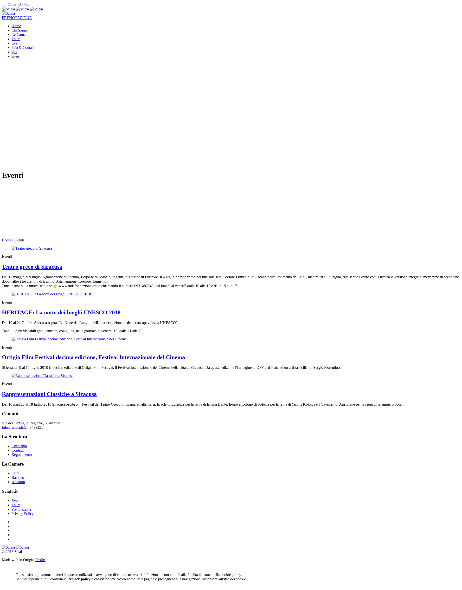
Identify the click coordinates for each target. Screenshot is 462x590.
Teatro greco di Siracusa (32, 267)
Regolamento (22, 455)
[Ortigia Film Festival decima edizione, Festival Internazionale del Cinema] (69, 339)
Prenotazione (21, 509)
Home (6, 240)
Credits (40, 560)
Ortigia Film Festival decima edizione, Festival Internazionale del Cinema (93, 357)
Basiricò (18, 477)
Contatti (18, 450)
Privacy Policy (23, 514)
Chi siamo (19, 446)
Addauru (18, 482)
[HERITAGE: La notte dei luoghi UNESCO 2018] (51, 294)
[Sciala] (16, 9)
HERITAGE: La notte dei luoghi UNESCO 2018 (61, 312)
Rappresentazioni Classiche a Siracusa (49, 394)
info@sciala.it (12, 427)
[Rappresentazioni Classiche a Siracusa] (42, 376)
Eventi (16, 501)
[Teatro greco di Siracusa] (32, 248)
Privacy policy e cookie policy (91, 579)
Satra (15, 473)
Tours (16, 505)
